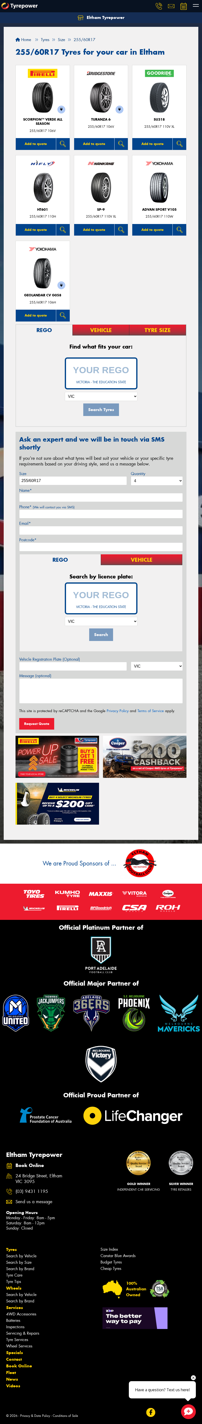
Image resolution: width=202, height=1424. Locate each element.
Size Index (109, 1249)
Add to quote (36, 144)
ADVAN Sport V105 (159, 210)
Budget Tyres (111, 1262)
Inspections (15, 1326)
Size (22, 473)
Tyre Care (14, 1275)
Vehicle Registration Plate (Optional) (49, 659)
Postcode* (27, 540)
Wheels (13, 1288)
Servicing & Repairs (22, 1333)
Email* (25, 523)
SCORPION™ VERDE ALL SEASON (42, 121)
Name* (25, 490)
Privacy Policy (118, 710)
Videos (13, 1386)
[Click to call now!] (159, 6)
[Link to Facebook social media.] (150, 1412)
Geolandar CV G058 (42, 295)
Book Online (19, 1366)
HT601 (42, 210)
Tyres (11, 1249)
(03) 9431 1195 (32, 1191)
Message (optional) (35, 675)
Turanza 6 (101, 119)
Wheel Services (19, 1346)
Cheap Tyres (111, 1268)
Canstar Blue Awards (118, 1255)
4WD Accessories (21, 1314)
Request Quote (36, 723)
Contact (14, 1359)
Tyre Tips (13, 1281)
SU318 (159, 119)
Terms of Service (150, 710)
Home (25, 39)
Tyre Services (17, 1339)
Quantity (138, 473)
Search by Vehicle (21, 1256)
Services (14, 1307)
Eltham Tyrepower (104, 17)
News (12, 1379)
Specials (14, 1352)
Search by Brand (20, 1268)
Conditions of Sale (65, 1416)
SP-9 (101, 210)
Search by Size (19, 1262)
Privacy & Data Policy (35, 1416)
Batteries (13, 1320)
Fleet (11, 1372)
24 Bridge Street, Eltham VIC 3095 (39, 1178)
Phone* (47, 507)
